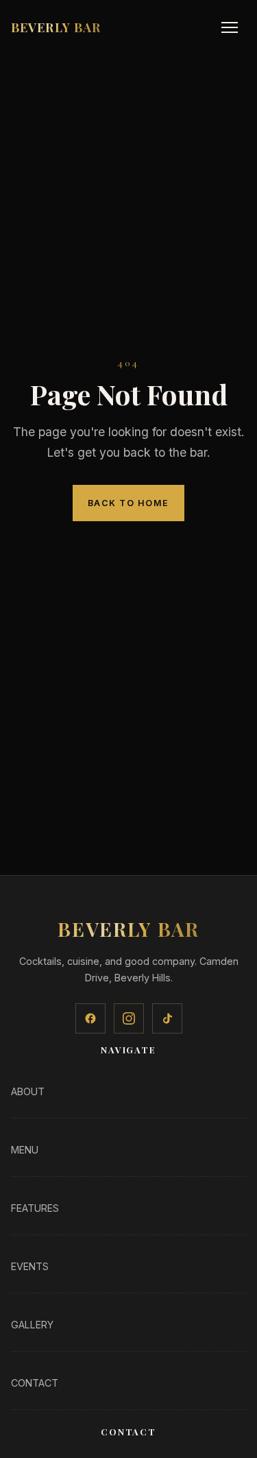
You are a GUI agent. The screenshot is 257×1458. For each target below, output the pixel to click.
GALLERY (32, 1324)
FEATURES (35, 1208)
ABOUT (28, 1091)
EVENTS (30, 1266)
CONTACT (34, 1383)
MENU (24, 1150)
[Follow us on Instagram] (129, 1018)
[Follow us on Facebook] (90, 1018)
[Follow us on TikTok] (167, 1018)
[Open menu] (229, 27)
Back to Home (128, 503)
